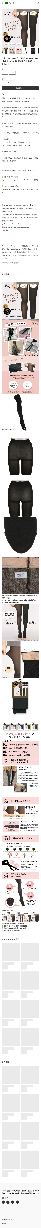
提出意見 (4, 1223)
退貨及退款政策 (8, 1219)
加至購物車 (20, 88)
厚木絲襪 (5, 263)
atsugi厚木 (15, 263)
